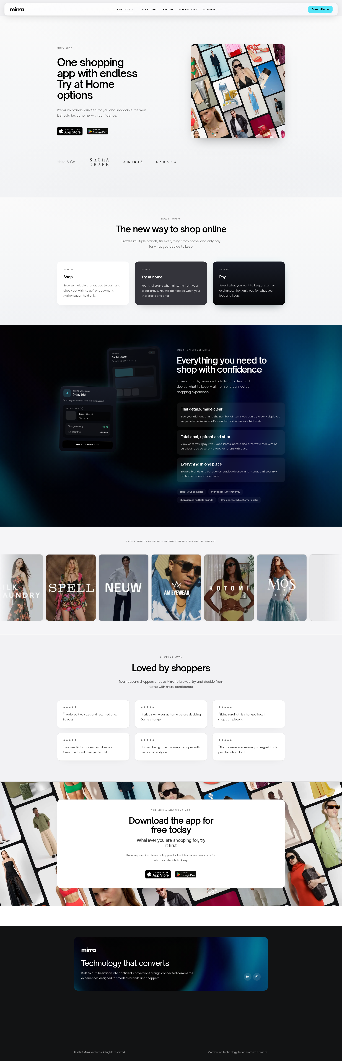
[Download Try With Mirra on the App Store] (70, 131)
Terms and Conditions (204, 1020)
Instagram (236, 1025)
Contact (118, 1041)
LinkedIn (235, 1019)
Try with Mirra (82, 1014)
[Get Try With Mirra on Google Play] (97, 131)
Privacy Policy (199, 1014)
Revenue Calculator (164, 1014)
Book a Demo (320, 9)
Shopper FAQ (160, 1034)
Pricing (168, 9)
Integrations (188, 9)
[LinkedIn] (248, 977)
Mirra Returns (82, 1027)
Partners (209, 9)
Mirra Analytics (83, 1034)
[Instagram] (257, 977)
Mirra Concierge (84, 1020)
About (116, 1014)
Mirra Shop (80, 1041)
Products (123, 9)
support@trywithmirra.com (246, 1013)
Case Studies (148, 9)
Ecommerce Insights (165, 1020)
